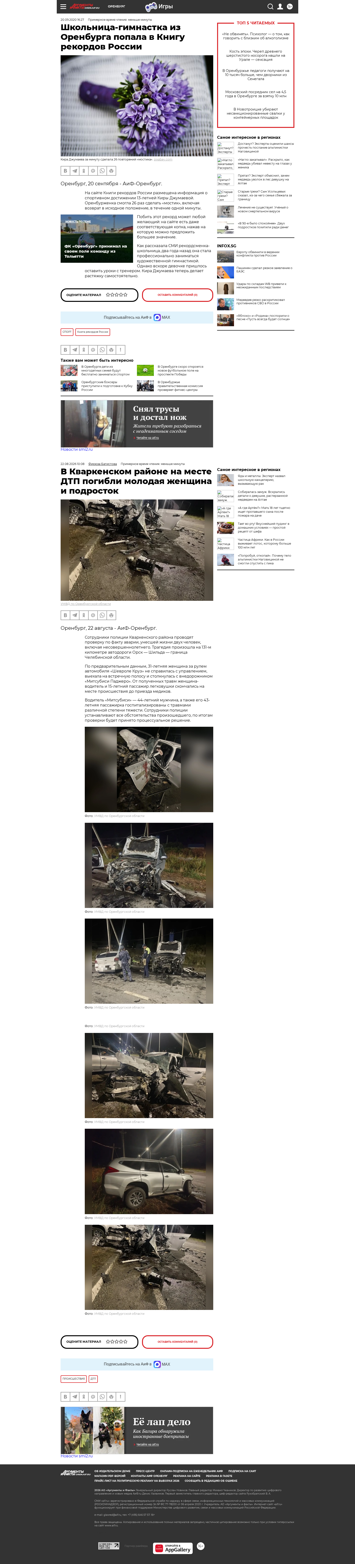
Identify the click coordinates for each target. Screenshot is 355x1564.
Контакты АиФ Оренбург (149, 1476)
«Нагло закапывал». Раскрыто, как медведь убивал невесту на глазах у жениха (265, 163)
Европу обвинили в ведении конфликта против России (257, 253)
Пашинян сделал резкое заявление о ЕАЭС (264, 269)
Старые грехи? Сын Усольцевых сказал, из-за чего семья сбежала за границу (265, 195)
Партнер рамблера (136, 1545)
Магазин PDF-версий (109, 1476)
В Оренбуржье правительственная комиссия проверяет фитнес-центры (180, 386)
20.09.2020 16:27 (72, 19)
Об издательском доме (112, 1471)
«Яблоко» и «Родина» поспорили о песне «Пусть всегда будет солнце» (263, 317)
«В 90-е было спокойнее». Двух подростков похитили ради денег (263, 225)
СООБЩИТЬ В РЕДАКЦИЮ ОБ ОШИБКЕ (211, 1480)
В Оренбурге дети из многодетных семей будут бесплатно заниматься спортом (105, 370)
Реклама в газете (219, 1476)
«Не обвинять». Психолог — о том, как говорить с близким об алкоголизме (256, 36)
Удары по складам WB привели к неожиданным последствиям (261, 285)
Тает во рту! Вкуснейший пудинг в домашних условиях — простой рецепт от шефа (263, 527)
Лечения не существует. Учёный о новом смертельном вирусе (263, 209)
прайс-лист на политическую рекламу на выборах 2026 (136, 1480)
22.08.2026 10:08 (73, 464)
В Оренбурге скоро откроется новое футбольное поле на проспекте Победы (180, 370)
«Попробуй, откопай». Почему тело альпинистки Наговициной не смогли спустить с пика (264, 559)
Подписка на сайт (242, 1471)
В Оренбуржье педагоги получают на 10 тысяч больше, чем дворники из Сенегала (255, 75)
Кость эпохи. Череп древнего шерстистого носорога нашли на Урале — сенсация (255, 55)
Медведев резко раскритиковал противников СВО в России (260, 301)
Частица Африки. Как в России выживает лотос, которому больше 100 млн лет (264, 543)
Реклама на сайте (186, 1476)
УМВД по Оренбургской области (86, 604)
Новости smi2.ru (77, 449)
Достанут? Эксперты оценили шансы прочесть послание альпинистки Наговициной (266, 147)
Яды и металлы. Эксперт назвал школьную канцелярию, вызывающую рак (261, 479)
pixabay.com (163, 159)
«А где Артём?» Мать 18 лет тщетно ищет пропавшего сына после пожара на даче (264, 511)
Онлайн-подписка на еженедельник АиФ (191, 1471)
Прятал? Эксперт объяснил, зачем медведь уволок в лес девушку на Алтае (263, 179)
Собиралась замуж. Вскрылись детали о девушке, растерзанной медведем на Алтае (263, 495)
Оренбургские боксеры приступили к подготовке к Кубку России (107, 386)
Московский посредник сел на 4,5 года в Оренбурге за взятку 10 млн (255, 94)
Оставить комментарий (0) (178, 295)
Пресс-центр (145, 1471)
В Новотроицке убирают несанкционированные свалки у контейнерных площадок (256, 113)
